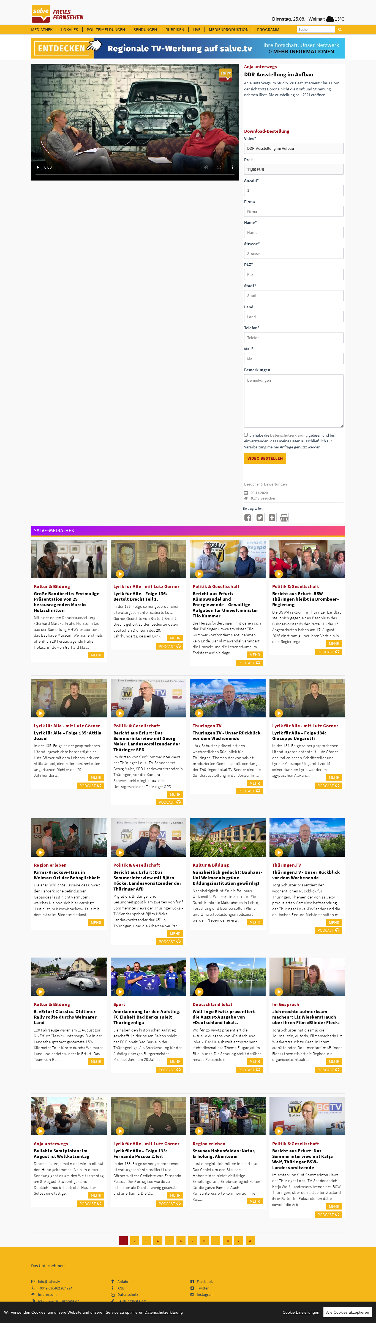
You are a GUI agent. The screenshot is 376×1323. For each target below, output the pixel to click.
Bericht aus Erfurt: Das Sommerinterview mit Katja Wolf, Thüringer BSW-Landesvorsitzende (302, 1159)
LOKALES (69, 29)
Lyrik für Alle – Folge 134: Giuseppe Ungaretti (299, 735)
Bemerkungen (257, 369)
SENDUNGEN (145, 29)
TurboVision (70, 1301)
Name (250, 222)
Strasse (252, 243)
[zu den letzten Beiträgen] (250, 1240)
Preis (249, 159)
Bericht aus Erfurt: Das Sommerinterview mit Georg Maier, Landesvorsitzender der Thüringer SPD (147, 741)
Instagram (205, 1294)
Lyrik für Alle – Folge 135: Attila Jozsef (68, 735)
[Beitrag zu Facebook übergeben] (247, 517)
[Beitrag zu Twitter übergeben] (260, 517)
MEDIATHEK (42, 29)
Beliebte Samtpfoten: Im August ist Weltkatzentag (61, 1153)
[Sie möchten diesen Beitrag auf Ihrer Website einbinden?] (272, 517)
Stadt (250, 285)
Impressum (47, 1294)
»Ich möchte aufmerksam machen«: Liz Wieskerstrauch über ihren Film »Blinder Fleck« (306, 1016)
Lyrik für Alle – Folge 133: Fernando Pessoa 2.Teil (140, 1153)
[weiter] (238, 1240)
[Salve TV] (58, 11)
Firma (249, 201)
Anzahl (251, 180)
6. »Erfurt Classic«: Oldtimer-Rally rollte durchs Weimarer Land (65, 1016)
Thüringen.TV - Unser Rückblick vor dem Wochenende (226, 735)
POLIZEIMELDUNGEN (106, 29)
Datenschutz (128, 1294)
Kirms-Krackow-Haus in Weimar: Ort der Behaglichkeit (67, 875)
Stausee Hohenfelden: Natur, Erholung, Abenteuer (224, 1153)
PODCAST (167, 646)
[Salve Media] (188, 48)
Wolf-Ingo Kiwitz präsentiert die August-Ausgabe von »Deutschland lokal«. (224, 1016)
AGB (121, 1288)
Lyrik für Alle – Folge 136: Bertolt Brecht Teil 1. (140, 596)
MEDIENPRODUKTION (229, 29)
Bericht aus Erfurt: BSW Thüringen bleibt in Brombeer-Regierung (305, 599)
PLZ (248, 264)
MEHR (96, 655)
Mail (249, 348)
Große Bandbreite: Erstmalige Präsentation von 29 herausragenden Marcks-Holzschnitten (66, 601)
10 (227, 1240)
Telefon (252, 327)
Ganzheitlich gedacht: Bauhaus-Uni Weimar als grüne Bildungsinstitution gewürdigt (228, 877)
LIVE (196, 29)
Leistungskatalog (132, 1301)
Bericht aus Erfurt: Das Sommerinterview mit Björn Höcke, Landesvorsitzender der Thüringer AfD (147, 880)
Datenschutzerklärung (289, 435)
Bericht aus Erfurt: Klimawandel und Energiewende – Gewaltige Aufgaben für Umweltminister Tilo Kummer (225, 604)
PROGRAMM (268, 29)
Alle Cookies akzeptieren (347, 1312)
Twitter (203, 1288)
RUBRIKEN (174, 29)
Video (250, 138)
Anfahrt (124, 1281)
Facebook (205, 1281)
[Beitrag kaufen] (284, 517)
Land (249, 306)
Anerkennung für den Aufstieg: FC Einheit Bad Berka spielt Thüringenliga (147, 1016)
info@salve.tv (49, 1281)
